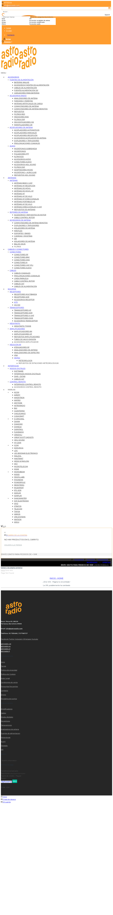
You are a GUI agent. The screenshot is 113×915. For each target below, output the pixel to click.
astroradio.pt (5, 649)
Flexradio (4, 746)
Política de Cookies (8, 674)
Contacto (10, 35)
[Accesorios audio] (42, 24)
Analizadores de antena (10, 729)
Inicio (3, 570)
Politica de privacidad (9, 670)
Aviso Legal (5, 678)
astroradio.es (5, 646)
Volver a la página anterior (12, 568)
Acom (3, 742)
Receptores (5, 721)
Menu (3, 73)
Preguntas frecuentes (9, 687)
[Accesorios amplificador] (42, 22)
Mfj (2, 750)
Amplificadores (6, 709)
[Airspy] (9, 22)
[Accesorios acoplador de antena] (42, 20)
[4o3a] (9, 19)
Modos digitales (7, 717)
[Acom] (9, 20)
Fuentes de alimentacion (10, 733)
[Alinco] (9, 24)
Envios (3, 695)
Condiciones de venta (9, 682)
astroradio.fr (5, 651)
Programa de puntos (9, 699)
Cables (3, 713)
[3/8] (42, 19)
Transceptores (6, 725)
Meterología (5, 738)
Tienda (3, 666)
